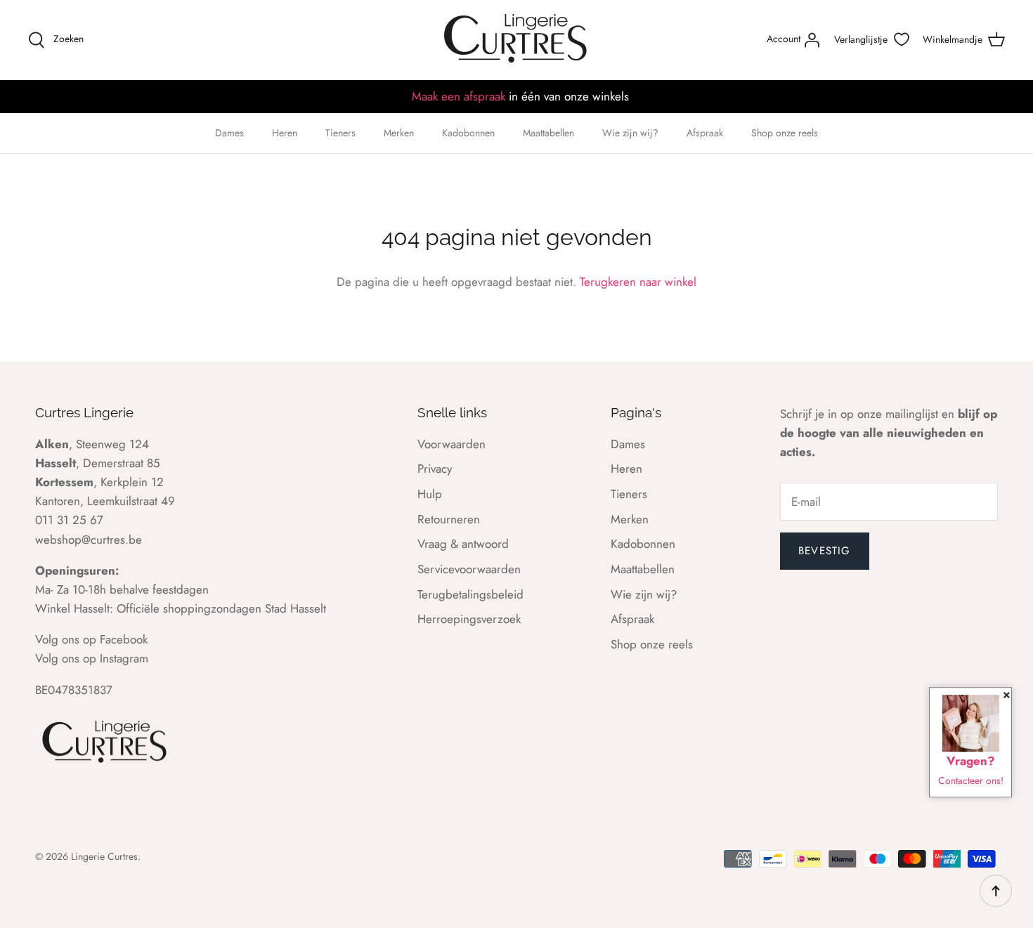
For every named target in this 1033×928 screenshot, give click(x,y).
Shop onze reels (784, 133)
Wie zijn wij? (630, 133)
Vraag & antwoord (463, 543)
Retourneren (448, 519)
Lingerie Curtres (104, 856)
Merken (399, 133)
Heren (284, 133)
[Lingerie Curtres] (516, 39)
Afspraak (705, 133)
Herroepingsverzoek (469, 618)
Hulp (429, 493)
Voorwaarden (451, 444)
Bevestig (824, 550)
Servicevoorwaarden (469, 569)
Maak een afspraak (458, 96)
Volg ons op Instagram (91, 658)
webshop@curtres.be (88, 539)
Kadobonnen (468, 133)
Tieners (340, 133)
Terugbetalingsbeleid (470, 594)
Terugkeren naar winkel (638, 281)
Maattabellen (548, 133)
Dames (229, 133)
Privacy (434, 468)
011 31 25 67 (69, 519)
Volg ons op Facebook (91, 639)
